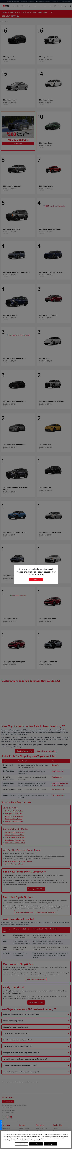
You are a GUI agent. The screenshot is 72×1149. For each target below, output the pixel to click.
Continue (36, 579)
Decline (36, 1144)
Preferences (21, 1144)
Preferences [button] (42, 1140)
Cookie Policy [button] (7, 1140)
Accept (50, 1144)
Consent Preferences (1, 1125)
